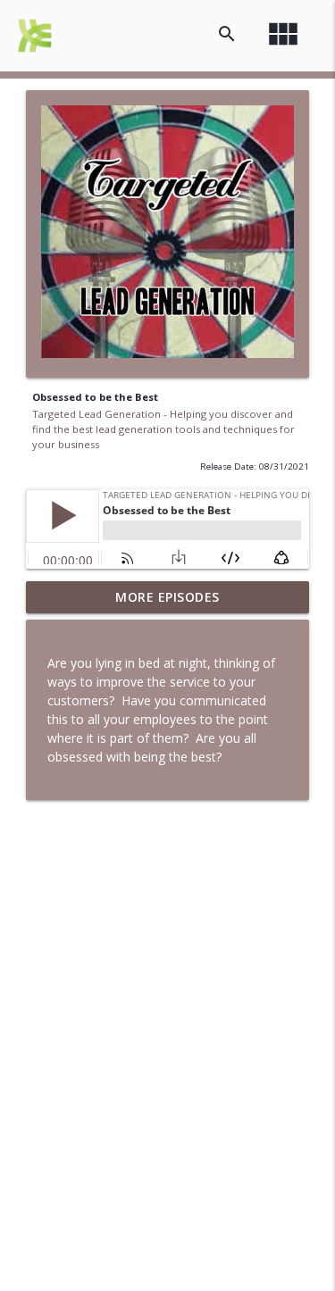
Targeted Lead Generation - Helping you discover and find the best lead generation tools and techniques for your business (163, 429)
